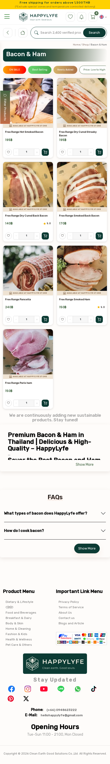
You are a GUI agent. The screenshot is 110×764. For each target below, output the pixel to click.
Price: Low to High (94, 69)
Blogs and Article (71, 623)
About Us (65, 612)
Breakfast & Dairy (19, 618)
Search (94, 32)
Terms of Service (71, 607)
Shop (85, 44)
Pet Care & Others (19, 645)
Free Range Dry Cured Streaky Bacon (78, 133)
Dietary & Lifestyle (19, 602)
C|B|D (9, 607)
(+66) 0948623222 (62, 710)
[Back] (7, 32)
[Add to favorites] (8, 152)
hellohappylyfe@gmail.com (62, 715)
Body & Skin (14, 623)
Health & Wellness (19, 639)
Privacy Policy (69, 602)
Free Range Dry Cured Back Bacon (26, 215)
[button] (7, 17)
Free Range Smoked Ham (74, 299)
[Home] (22, 32)
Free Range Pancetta (18, 299)
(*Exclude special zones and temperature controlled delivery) (55, 6)
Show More (85, 464)
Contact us (67, 618)
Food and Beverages (21, 612)
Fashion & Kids (16, 634)
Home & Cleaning (18, 628)
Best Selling (39, 69)
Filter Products (5, 110)
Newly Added (65, 69)
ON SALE (14, 69)
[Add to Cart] (45, 152)
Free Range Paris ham (18, 382)
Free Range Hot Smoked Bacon (24, 131)
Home (76, 44)
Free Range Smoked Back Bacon (79, 215)
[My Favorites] (70, 16)
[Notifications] (81, 16)
